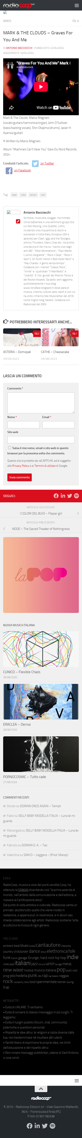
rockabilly (18, 982)
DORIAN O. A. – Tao (34, 845)
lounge (58, 964)
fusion (14, 958)
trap (6, 987)
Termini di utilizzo (45, 465)
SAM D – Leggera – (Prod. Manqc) (46, 855)
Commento (15, 388)
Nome (12, 417)
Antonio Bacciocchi (19, 47)
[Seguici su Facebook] (56, 495)
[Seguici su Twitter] (69, 495)
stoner (61, 982)
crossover (21, 951)
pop (61, 969)
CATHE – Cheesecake (55, 352)
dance (34, 951)
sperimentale (46, 981)
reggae (64, 976)
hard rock (47, 958)
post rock (72, 970)
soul (32, 981)
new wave (13, 970)
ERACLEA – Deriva (16, 724)
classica (66, 946)
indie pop (8, 964)
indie (23, 194)
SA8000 (23, 890)
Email (46, 417)
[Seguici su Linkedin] (62, 495)
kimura (41, 964)
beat (14, 194)
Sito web (12, 432)
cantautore (48, 945)
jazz (34, 963)
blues (24, 945)
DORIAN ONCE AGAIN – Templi (40, 806)
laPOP (50, 964)
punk (32, 975)
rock (43, 194)
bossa (32, 946)
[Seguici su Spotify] (76, 495)
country (8, 951)
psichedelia (18, 975)
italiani (33, 194)
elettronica (57, 951)
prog (6, 976)
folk (71, 951)
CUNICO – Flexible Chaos (21, 672)
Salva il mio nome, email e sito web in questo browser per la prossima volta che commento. (37, 450)
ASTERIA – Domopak (17, 352)
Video (7, 21)
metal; (67, 964)
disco (43, 951)
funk (7, 957)
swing (70, 982)
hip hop (60, 958)
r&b (39, 976)
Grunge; (34, 958)
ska (26, 982)
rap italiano (53, 976)
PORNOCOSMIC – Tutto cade (24, 777)
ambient (8, 946)
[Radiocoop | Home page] (24, 5)
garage (22, 958)
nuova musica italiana (40, 970)
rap (45, 975)
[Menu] (76, 5)
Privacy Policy (20, 465)
